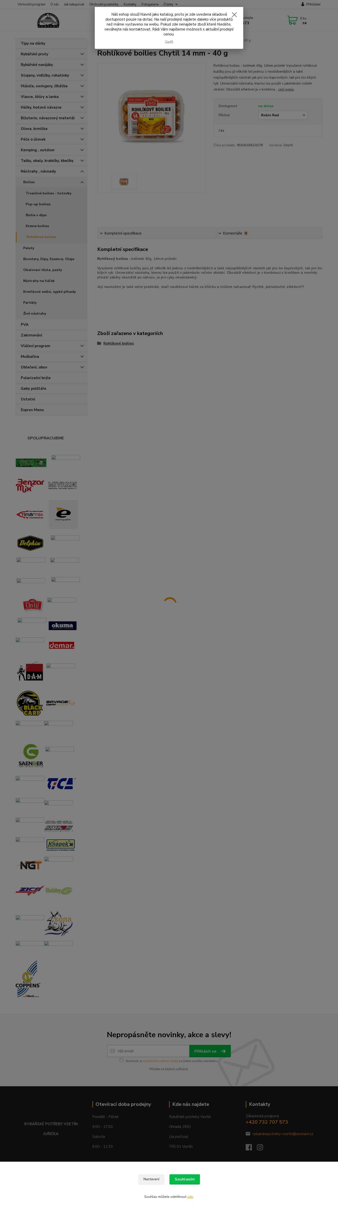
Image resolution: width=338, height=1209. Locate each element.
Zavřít (169, 42)
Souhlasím (185, 1179)
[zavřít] (234, 14)
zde (190, 1196)
